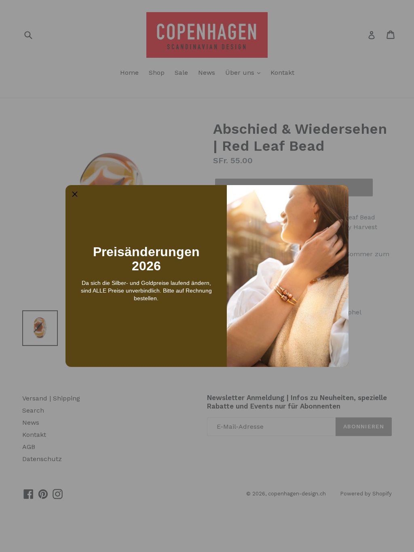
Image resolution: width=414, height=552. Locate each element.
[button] (75, 194)
